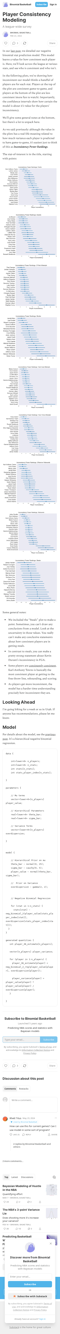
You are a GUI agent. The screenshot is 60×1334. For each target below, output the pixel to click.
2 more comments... (13, 1161)
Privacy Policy (40, 1309)
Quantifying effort (12, 1194)
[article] (30, 1194)
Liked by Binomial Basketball (25, 1122)
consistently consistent (42, 666)
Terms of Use (45, 1046)
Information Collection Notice (36, 1050)
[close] (50, 1243)
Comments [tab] (10, 1088)
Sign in (53, 4)
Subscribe (41, 4)
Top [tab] (6, 1177)
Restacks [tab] (23, 1088)
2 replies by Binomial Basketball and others (32, 1145)
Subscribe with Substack (32, 1296)
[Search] (54, 1177)
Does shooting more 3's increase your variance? (21, 1219)
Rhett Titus (15, 1118)
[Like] (6, 43)
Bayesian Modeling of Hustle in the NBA (22, 1187)
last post (16, 51)
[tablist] (16, 1089)
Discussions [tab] (27, 1177)
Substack (14, 1327)
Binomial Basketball (20, 33)
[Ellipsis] (55, 1118)
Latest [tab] (14, 1177)
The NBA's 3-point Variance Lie (21, 1211)
